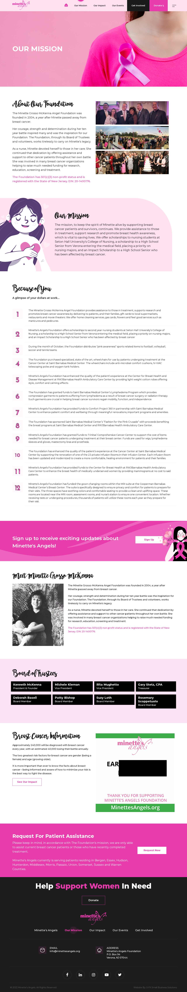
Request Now (152, 850)
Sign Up (149, 539)
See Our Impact (27, 782)
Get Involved (138, 5)
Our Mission (80, 5)
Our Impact (100, 5)
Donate (158, 5)
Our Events (118, 5)
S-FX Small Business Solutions (161, 987)
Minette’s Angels (66, 5)
